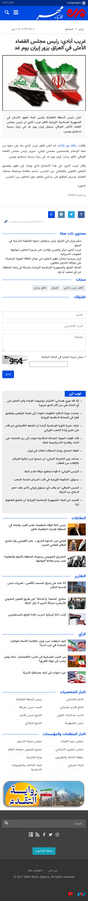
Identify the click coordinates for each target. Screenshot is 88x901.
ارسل (8, 374)
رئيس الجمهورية (74, 723)
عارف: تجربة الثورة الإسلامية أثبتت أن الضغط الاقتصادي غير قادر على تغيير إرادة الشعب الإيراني (42, 428)
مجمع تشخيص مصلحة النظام (25, 749)
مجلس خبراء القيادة (72, 741)
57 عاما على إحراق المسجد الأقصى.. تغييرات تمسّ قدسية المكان (36, 585)
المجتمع (69, 29)
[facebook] (44, 835)
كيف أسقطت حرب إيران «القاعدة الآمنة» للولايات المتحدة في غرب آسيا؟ (38, 643)
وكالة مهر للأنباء (67, 146)
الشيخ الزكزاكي (33, 723)
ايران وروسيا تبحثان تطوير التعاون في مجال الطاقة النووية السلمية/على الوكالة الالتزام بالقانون (43, 261)
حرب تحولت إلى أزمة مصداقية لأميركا (44, 673)
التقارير (80, 576)
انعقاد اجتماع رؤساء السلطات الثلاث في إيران (53, 451)
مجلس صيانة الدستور (29, 741)
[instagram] (57, 835)
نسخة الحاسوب (44, 851)
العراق (55, 288)
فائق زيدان (40, 288)
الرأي (82, 634)
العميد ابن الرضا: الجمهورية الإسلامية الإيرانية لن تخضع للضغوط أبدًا (42, 502)
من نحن (53, 870)
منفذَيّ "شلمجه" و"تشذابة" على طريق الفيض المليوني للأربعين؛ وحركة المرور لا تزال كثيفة (35, 601)
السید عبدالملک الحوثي (70, 715)
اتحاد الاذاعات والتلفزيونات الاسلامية (27, 767)
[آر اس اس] (37, 835)
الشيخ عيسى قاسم (31, 715)
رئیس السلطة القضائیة (29, 699)
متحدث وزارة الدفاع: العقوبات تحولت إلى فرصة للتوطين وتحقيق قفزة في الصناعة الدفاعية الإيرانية (42, 415)
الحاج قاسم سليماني (71, 707)
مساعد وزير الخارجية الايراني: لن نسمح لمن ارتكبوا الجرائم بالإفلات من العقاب (46, 461)
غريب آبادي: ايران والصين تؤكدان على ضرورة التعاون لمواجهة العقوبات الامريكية (46, 252)
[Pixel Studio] (68, 894)
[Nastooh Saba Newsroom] (79, 894)
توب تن (75, 394)
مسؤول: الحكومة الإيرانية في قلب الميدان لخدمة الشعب (46, 479)
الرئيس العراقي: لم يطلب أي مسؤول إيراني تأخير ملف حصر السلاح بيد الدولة (45, 490)
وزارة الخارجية (34, 757)
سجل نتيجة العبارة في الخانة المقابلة (64, 357)
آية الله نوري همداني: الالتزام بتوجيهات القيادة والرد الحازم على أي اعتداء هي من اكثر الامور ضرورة (43, 403)
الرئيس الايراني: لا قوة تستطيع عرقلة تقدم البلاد (51, 471)
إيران (81, 29)
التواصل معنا (35, 870)
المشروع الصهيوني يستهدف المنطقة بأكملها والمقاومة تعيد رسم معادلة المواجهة (35, 559)
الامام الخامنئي (75, 699)
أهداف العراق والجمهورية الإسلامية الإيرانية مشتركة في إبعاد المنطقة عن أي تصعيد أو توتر (42, 269)
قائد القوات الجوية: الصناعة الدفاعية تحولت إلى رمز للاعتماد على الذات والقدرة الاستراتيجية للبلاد (42, 440)
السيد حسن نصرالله (30, 707)
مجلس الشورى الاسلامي (69, 749)
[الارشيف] (31, 835)
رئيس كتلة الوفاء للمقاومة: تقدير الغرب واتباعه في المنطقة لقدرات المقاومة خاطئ (37, 527)
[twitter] (50, 835)
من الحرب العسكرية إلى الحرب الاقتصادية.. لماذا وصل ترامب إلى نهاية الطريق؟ (35, 659)
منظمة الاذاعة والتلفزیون (69, 757)
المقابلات (79, 518)
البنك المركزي (75, 765)
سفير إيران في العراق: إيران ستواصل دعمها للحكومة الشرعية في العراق (45, 243)
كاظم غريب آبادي (73, 288)
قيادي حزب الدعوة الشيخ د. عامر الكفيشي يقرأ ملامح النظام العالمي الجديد (35, 543)
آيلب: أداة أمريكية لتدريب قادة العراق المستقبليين (37, 615)
